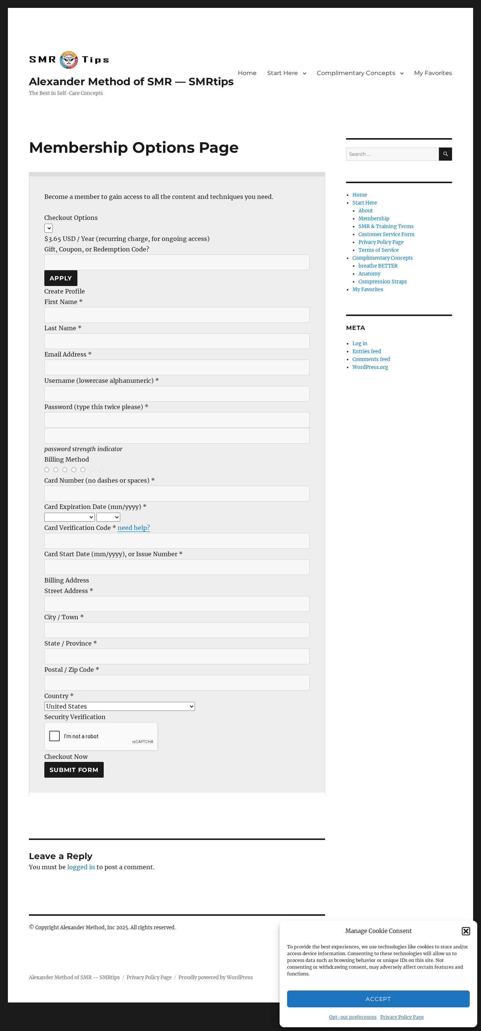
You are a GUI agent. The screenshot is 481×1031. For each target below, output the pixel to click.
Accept (378, 998)
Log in (360, 343)
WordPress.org (370, 367)
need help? (134, 527)
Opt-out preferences (353, 1017)
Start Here (282, 73)
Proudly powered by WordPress (215, 977)
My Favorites (433, 73)
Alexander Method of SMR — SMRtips (131, 81)
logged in (81, 867)
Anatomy (369, 274)
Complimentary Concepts (356, 73)
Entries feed (366, 351)
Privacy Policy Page (402, 1017)
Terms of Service (378, 250)
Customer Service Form (386, 234)
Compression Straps (382, 281)
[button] (466, 931)
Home (247, 73)
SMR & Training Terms (386, 226)
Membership (373, 218)
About (365, 211)
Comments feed (371, 359)
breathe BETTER (378, 266)
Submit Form (74, 770)
